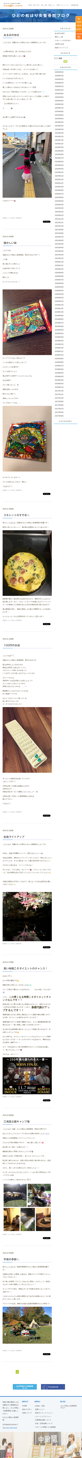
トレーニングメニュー (43, 1416)
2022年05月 (59, 201)
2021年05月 (59, 244)
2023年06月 (59, 161)
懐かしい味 (10, 243)
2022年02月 (59, 212)
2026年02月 (59, 83)
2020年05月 (59, 287)
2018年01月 (59, 387)
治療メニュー (52, 5)
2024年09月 (59, 111)
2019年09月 (59, 315)
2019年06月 (59, 326)
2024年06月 (59, 118)
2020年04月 (59, 290)
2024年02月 (59, 133)
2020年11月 (59, 265)
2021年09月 (59, 229)
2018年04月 (59, 376)
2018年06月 (59, 369)
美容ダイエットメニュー (63, 5)
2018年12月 (59, 348)
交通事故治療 (74, 5)
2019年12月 (59, 305)
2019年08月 (59, 319)
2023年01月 (59, 176)
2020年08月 (59, 276)
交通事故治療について (43, 1420)
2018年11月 (59, 351)
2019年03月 (59, 337)
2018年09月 (59, 358)
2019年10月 (59, 312)
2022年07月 (59, 194)
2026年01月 (59, 86)
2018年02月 (59, 383)
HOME (24, 1406)
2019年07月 (59, 323)
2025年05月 (59, 104)
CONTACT (14, 1424)
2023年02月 (59, 172)
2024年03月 (59, 129)
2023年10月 (59, 147)
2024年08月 (59, 115)
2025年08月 (59, 97)
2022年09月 (59, 190)
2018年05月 (59, 373)
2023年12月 (59, 140)
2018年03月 (59, 380)
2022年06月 (59, 197)
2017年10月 (59, 398)
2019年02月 (59, 341)
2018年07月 (59, 366)
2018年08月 (59, 362)
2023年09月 (59, 151)
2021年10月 (59, 226)
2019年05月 (59, 330)
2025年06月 (59, 101)
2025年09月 (59, 93)
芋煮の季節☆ (11, 1259)
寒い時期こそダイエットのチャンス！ (26, 968)
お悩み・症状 (40, 1406)
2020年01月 (59, 301)
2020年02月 (59, 298)
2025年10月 (59, 90)
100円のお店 (12, 645)
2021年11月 (59, 222)
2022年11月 (59, 183)
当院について (27, 1413)
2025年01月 (59, 108)
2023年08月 (59, 154)
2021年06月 (59, 240)
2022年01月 (59, 215)
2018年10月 (59, 355)
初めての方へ (36, 5)
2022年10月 (59, 187)
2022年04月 (59, 204)
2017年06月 (59, 412)
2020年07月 (59, 280)
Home (30, 5)
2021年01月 (59, 258)
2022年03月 (59, 208)
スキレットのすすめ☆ (17, 515)
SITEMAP (6, 1424)
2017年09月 (59, 401)
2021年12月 (59, 219)
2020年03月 (59, 294)
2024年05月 (59, 122)
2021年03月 (59, 251)
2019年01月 (59, 344)
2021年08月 (59, 233)
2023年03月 (59, 169)
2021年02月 (59, 255)
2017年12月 (59, 391)
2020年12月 (59, 262)
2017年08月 (59, 405)
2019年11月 (59, 308)
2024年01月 (59, 136)
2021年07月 (59, 237)
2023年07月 (59, 158)
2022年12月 (59, 179)
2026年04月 (59, 76)
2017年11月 (59, 394)
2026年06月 (59, 72)
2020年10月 (59, 269)
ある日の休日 (11, 35)
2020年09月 (59, 273)
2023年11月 (59, 144)
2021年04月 (59, 247)
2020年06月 (59, 283)
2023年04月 (59, 165)
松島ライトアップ (14, 837)
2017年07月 (59, 409)
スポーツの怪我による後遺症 (45, 1427)
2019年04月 (59, 333)
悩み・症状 (44, 5)
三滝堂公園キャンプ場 (17, 1121)
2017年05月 (59, 416)
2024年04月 (59, 126)
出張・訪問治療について (44, 1423)
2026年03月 (59, 79)
